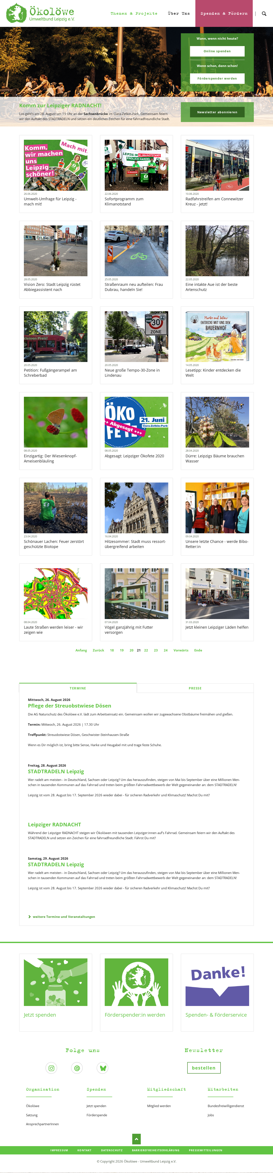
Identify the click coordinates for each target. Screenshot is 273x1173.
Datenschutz (112, 1150)
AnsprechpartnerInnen (42, 1124)
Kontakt (84, 1150)
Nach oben (136, 1139)
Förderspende (97, 1115)
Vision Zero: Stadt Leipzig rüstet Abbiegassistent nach (52, 287)
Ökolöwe (32, 1106)
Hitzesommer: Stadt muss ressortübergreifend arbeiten (135, 544)
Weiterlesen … (62, 176)
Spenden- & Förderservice (216, 1014)
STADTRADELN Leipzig (56, 771)
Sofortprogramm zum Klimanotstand (124, 201)
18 (112, 650)
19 (122, 650)
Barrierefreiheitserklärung (156, 1150)
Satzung (32, 1115)
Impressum (59, 1150)
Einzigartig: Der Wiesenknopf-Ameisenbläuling (50, 458)
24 (166, 650)
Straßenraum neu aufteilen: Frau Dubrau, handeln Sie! (134, 287)
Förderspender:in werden (135, 1014)
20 (132, 650)
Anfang (81, 650)
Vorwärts (181, 650)
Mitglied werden (159, 1106)
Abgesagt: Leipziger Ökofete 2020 (134, 455)
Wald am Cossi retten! (138, 123)
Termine (78, 688)
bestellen (204, 1068)
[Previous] (9, 76)
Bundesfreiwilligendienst (226, 1106)
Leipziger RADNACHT (54, 824)
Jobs (211, 1115)
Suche (264, 10)
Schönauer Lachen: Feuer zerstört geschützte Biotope (54, 544)
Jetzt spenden (40, 1014)
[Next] (263, 76)
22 (146, 650)
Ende (198, 650)
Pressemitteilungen (206, 1150)
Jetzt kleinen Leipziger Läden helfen (217, 627)
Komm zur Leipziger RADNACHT (134, 123)
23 (156, 650)
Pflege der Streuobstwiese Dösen (69, 705)
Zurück (98, 650)
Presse (195, 688)
